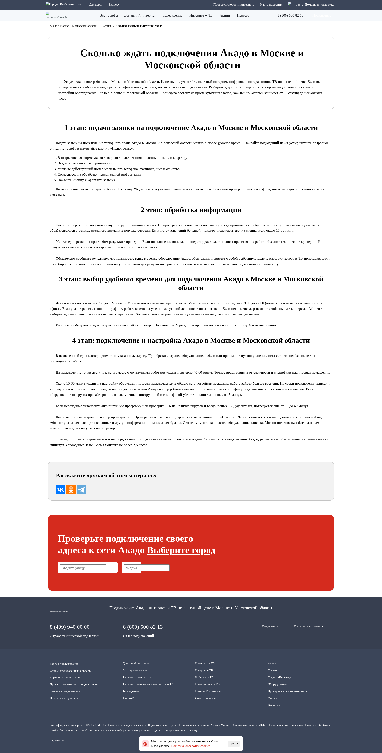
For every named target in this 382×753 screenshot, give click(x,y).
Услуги (272, 670)
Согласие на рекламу (72, 730)
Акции (225, 15)
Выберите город (181, 550)
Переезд (243, 15)
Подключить (121, 148)
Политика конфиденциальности (127, 725)
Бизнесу (114, 4)
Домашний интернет (140, 15)
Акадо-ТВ (129, 698)
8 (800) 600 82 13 (290, 15)
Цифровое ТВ (204, 670)
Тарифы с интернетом (137, 677)
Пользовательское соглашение (286, 725)
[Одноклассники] (71, 489)
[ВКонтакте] (60, 489)
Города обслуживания (64, 663)
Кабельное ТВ (204, 677)
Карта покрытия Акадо (65, 677)
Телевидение (172, 15)
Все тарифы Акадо (135, 670)
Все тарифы (109, 15)
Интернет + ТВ (201, 15)
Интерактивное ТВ (207, 684)
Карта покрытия (271, 4)
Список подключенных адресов (70, 670)
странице (192, 730)
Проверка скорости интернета (233, 4)
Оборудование (277, 684)
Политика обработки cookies (190, 746)
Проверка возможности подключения (74, 684)
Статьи (272, 698)
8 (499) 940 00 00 (70, 627)
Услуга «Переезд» (279, 677)
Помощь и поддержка (64, 698)
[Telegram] (81, 489)
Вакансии (274, 705)
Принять (234, 743)
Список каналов (205, 698)
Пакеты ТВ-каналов (208, 691)
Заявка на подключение (65, 691)
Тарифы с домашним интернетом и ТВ (148, 684)
